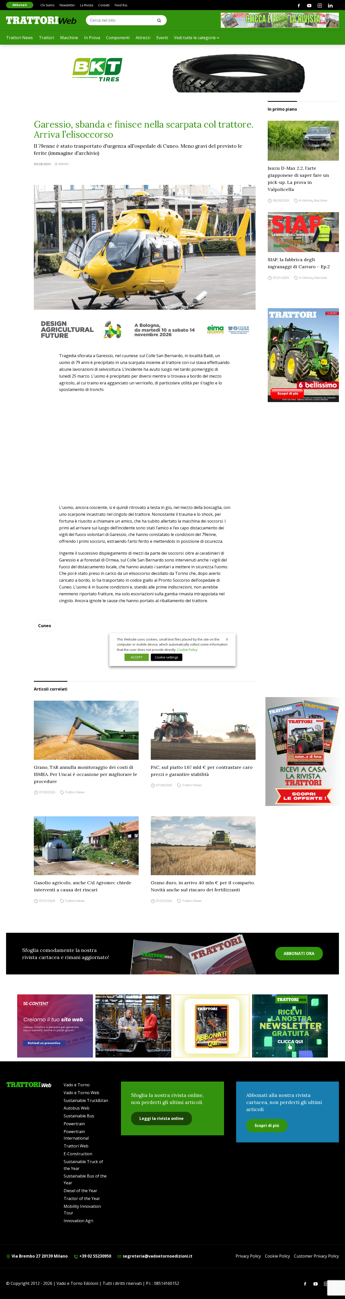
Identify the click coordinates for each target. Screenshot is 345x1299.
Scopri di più (267, 1125)
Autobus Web (76, 1108)
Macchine (69, 37)
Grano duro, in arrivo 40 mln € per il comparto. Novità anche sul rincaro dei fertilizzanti (203, 886)
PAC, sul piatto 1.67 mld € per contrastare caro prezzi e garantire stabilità (202, 770)
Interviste (320, 278)
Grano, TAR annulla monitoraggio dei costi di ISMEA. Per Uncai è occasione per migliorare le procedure (85, 774)
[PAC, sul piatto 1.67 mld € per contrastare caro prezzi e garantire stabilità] (203, 730)
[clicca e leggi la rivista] (280, 20)
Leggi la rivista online (161, 1118)
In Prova (92, 37)
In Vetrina (305, 200)
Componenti (118, 37)
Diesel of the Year (80, 1190)
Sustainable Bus (79, 1116)
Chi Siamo (47, 5)
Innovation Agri (78, 1220)
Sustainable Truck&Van (86, 1100)
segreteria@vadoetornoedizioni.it (157, 1256)
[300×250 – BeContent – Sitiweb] (55, 1026)
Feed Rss (121, 5)
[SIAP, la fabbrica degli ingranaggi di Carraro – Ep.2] (303, 232)
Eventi (162, 37)
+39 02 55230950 (94, 1256)
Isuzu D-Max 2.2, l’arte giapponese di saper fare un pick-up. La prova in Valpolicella (298, 178)
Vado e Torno (77, 1085)
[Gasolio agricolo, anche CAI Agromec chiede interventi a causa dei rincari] (86, 845)
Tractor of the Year (82, 1198)
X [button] (227, 639)
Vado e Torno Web (81, 1092)
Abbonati (19, 5)
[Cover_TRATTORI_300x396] (303, 355)
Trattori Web (76, 1146)
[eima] (145, 329)
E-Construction (78, 1154)
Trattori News (19, 37)
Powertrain (74, 1123)
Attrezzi (143, 37)
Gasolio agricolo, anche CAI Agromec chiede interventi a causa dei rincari (82, 886)
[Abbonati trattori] (212, 1026)
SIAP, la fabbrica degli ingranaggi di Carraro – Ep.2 (299, 263)
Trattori (46, 37)
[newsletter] (290, 1026)
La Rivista (86, 5)
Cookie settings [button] (166, 657)
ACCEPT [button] (136, 657)
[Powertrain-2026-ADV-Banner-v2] (133, 1026)
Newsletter (67, 5)
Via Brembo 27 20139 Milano (39, 1256)
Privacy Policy (248, 1256)
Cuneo (44, 625)
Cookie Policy (277, 1256)
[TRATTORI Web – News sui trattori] (41, 20)
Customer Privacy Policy (316, 1256)
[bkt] (172, 69)
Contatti (104, 5)
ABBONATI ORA (299, 953)
